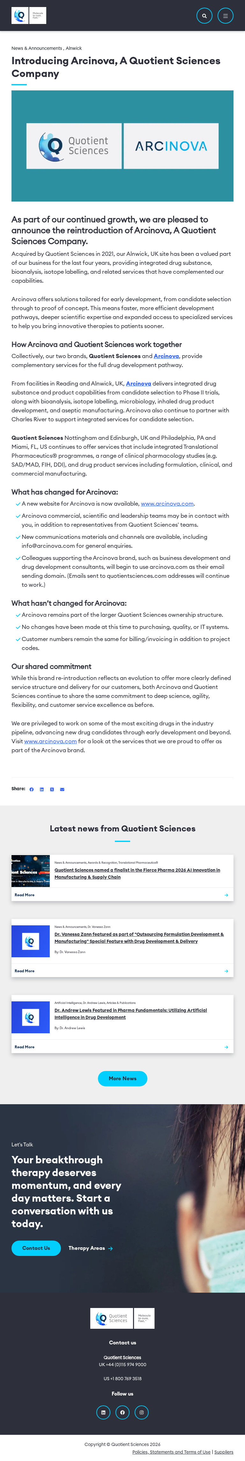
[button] (204, 16)
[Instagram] (142, 1412)
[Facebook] (122, 1412)
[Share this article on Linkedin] (42, 789)
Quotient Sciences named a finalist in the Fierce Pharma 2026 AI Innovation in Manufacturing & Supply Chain (137, 874)
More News (123, 1078)
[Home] (28, 15)
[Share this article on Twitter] (52, 789)
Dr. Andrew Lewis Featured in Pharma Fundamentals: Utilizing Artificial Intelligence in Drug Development (131, 1014)
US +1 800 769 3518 (123, 1379)
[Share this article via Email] (62, 789)
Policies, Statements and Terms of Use (171, 1452)
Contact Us (36, 1248)
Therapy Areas (87, 1248)
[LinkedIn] (103, 1412)
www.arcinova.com (167, 504)
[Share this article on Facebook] (32, 789)
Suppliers (224, 1452)
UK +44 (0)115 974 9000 (122, 1365)
